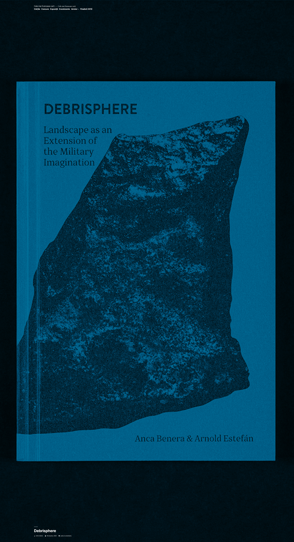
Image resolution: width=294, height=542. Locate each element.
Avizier (74, 9)
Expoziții (54, 9)
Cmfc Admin (39, 536)
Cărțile (37, 9)
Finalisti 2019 (86, 9)
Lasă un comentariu (65, 536)
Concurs (45, 9)
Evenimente (64, 9)
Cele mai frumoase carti (44, 6)
